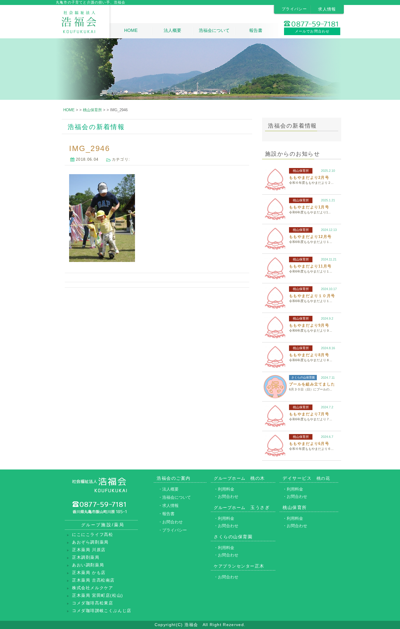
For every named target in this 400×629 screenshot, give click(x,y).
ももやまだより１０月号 (312, 296)
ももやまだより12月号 (310, 236)
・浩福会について (174, 497)
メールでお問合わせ (312, 31)
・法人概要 (168, 489)
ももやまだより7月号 (309, 414)
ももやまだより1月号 (309, 207)
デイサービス (306, 478)
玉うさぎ (242, 507)
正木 (239, 565)
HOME (131, 30)
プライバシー (294, 9)
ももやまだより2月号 (309, 177)
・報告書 (166, 513)
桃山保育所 (301, 170)
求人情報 (327, 9)
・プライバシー (172, 530)
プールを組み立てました (312, 384)
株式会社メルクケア (92, 588)
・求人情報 (168, 505)
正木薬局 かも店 (89, 572)
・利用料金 (224, 489)
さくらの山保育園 (303, 377)
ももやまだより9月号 (309, 325)
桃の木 (239, 478)
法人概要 (172, 30)
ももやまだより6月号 (309, 443)
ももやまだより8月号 (309, 355)
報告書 (255, 30)
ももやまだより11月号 (310, 266)
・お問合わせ (170, 522)
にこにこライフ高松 (92, 534)
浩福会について (214, 30)
